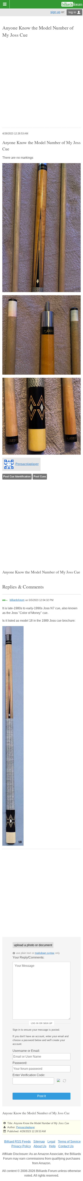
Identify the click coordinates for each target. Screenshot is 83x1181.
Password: (20, 1063)
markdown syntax (44, 953)
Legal (51, 1141)
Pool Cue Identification (17, 476)
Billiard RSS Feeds (17, 1141)
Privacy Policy (21, 1146)
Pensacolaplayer (27, 464)
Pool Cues (40, 476)
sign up (55, 12)
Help (52, 1146)
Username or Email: (26, 1050)
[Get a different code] (65, 1080)
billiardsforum (17, 600)
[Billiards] (72, 4)
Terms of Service (69, 1141)
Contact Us (66, 1146)
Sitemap (39, 1141)
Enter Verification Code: (29, 1075)
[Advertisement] (41, 83)
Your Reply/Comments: (28, 957)
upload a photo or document (33, 945)
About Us (40, 1146)
